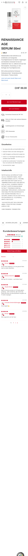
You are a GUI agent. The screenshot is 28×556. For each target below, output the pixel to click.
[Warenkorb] (22, 2)
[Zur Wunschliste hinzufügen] (25, 7)
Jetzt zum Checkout (14, 108)
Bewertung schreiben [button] (14, 251)
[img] (4, 261)
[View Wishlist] (19, 2)
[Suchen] (4, 2)
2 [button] (13, 322)
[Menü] (2, 2)
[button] (7, 239)
